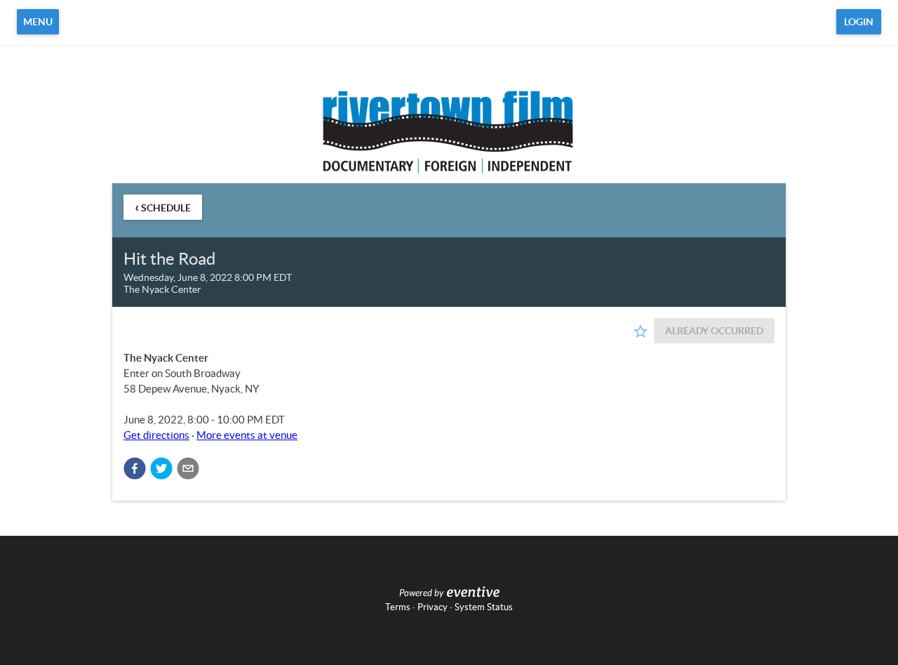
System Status (484, 607)
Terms (397, 607)
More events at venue (246, 435)
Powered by (421, 593)
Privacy (432, 607)
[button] (134, 468)
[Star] (640, 331)
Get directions (156, 435)
